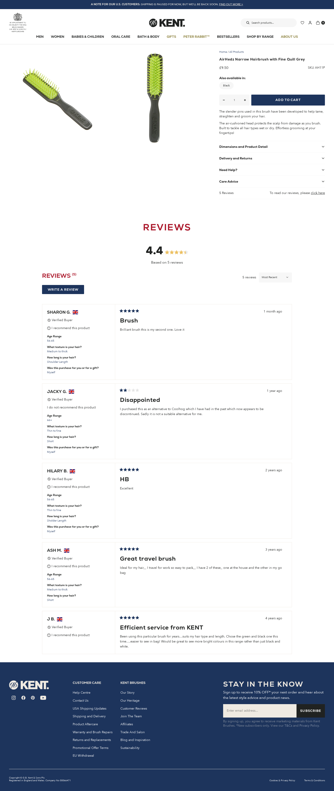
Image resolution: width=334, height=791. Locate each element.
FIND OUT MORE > (231, 4)
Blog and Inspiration (135, 740)
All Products (236, 52)
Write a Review (66, 290)
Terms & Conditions (314, 780)
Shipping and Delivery (89, 716)
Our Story (127, 693)
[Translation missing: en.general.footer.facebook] (23, 697)
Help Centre (81, 693)
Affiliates (126, 724)
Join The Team (131, 716)
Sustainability (130, 748)
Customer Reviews (133, 709)
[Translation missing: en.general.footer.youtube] (43, 697)
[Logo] (167, 23)
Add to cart (288, 100)
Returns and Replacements (92, 740)
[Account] (310, 23)
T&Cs (288, 725)
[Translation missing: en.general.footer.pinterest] (33, 697)
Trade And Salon (132, 732)
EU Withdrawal (83, 756)
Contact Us (80, 701)
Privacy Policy (309, 725)
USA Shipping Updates (89, 709)
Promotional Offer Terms (90, 748)
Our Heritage (130, 701)
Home (223, 52)
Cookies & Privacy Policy (282, 780)
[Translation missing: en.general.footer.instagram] (14, 697)
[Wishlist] (302, 23)
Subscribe (310, 711)
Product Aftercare (85, 724)
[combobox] (269, 22)
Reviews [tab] (59, 277)
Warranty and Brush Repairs (92, 732)
